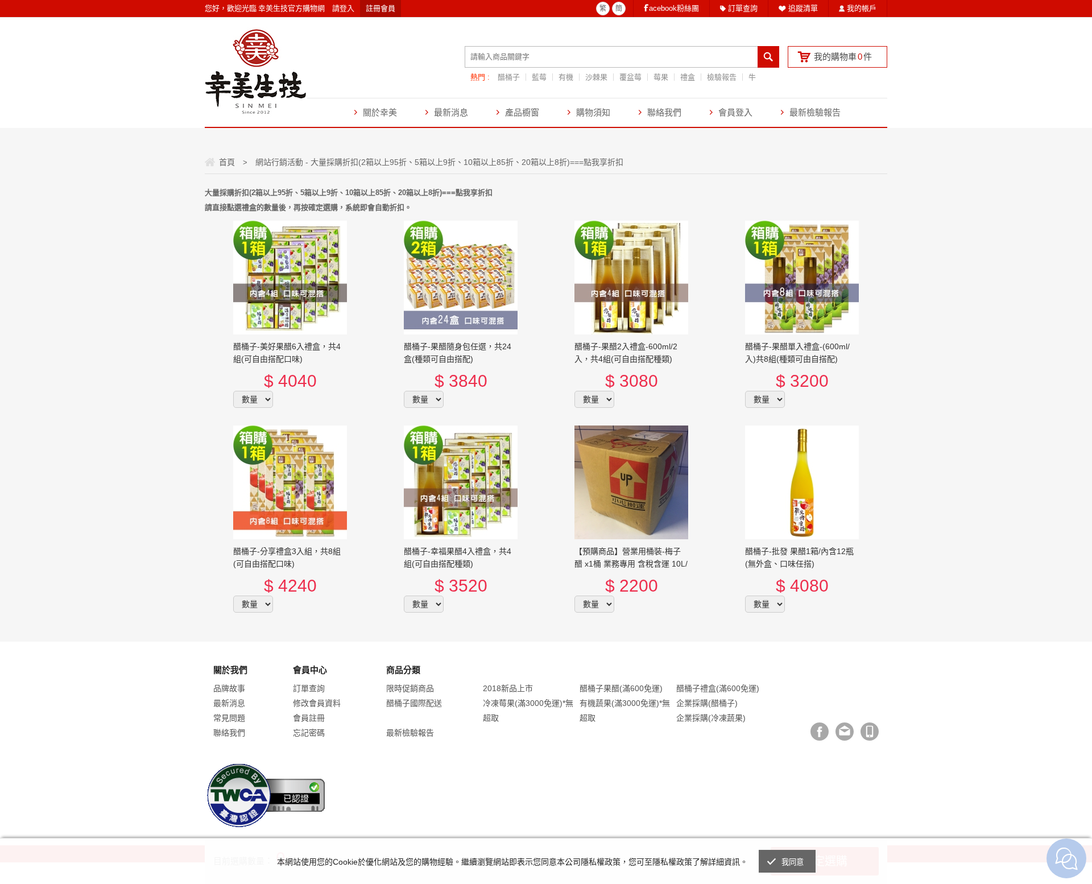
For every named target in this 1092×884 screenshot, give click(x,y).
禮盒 (687, 77)
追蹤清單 (803, 8)
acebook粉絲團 (674, 8)
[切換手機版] (870, 731)
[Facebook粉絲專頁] (819, 731)
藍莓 (539, 77)
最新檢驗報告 (815, 112)
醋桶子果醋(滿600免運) (621, 688)
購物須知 (593, 112)
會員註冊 (309, 717)
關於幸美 (380, 112)
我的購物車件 (843, 56)
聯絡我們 (664, 112)
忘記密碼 (309, 732)
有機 (566, 77)
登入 (347, 8)
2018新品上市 (508, 688)
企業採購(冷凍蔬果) (711, 717)
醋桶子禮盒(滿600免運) (717, 688)
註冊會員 (380, 8)
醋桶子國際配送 (414, 703)
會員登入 (735, 112)
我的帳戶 (861, 8)
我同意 (792, 862)
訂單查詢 (743, 8)
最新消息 (451, 112)
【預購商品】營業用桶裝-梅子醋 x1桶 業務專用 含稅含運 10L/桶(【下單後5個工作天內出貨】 (631, 564)
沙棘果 (596, 77)
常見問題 (229, 717)
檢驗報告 (722, 77)
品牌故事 (229, 688)
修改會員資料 (317, 703)
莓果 (660, 77)
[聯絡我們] (844, 731)
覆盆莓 (630, 77)
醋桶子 (509, 77)
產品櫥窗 (522, 112)
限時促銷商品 (410, 688)
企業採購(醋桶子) (707, 703)
